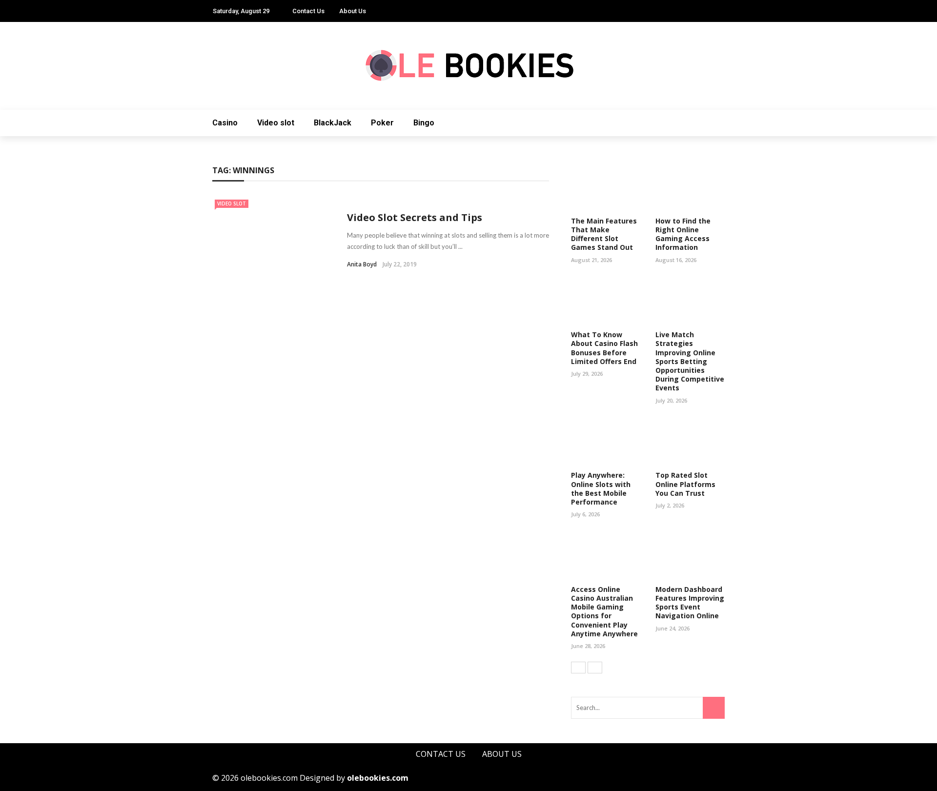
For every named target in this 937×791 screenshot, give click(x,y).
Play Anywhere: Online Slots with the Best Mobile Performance (601, 488)
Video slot (275, 122)
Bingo (423, 122)
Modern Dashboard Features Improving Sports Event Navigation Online (689, 603)
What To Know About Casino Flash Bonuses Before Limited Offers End (604, 348)
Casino (225, 122)
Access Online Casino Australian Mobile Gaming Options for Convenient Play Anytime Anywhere (604, 611)
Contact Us (308, 11)
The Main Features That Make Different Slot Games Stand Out (604, 234)
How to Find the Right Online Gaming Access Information (683, 234)
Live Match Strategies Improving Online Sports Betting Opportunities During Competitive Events (689, 361)
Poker (382, 122)
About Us (352, 11)
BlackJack (332, 122)
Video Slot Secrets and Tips (414, 217)
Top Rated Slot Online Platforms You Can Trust (685, 483)
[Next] (595, 667)
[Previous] (578, 667)
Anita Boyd (362, 264)
